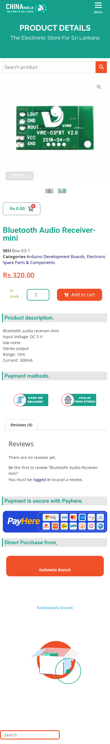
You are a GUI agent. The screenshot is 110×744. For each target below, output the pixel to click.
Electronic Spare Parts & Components (54, 259)
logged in (42, 479)
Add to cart (83, 295)
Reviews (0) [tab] (21, 424)
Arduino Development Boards (56, 256)
